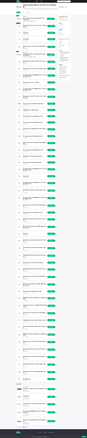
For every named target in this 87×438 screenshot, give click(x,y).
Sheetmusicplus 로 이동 (26, 391)
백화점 (37, 1)
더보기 (60, 79)
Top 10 (41, 1)
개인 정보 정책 (51, 432)
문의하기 (45, 432)
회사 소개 (39, 432)
